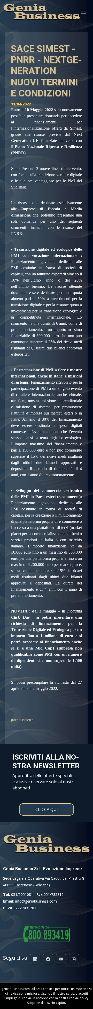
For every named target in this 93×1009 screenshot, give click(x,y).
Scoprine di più (38, 1003)
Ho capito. (58, 1003)
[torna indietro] (23, 719)
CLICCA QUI (46, 809)
